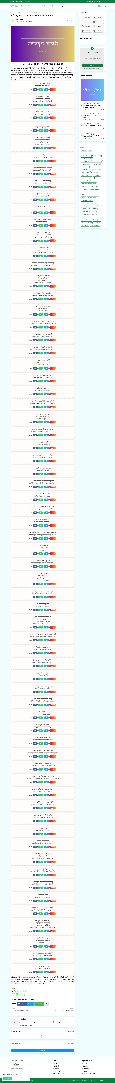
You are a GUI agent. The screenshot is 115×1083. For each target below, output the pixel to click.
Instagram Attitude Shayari (89, 183)
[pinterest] (31, 1025)
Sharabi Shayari (86, 208)
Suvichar (84, 217)
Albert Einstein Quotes (87, 153)
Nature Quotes (98, 194)
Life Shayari (85, 189)
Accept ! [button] (7, 1078)
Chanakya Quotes (97, 161)
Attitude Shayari (23, 999)
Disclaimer (86, 1068)
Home (24, 6)
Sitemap (85, 1066)
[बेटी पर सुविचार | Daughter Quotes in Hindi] (92, 90)
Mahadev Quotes (94, 189)
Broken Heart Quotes (87, 158)
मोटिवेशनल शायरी (59, 1073)
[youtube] (26, 1025)
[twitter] (23, 1025)
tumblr (99, 26)
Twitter (32, 1004)
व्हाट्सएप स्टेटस (58, 1071)
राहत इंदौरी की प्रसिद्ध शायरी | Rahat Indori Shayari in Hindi (92, 126)
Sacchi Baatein (86, 203)
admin (22, 1019)
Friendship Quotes (95, 172)
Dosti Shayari (85, 167)
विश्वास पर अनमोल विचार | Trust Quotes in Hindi (91, 135)
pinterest (87, 26)
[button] (105, 6)
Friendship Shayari (86, 175)
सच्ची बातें (84, 150)
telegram (87, 30)
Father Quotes (85, 172)
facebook (87, 17)
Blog (61, 6)
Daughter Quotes (86, 164)
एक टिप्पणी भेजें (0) (43, 1050)
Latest (32, 6)
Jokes (55, 6)
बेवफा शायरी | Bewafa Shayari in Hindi (92, 116)
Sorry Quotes (94, 211)
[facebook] (20, 1025)
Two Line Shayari (95, 225)
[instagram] (28, 1025)
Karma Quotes (94, 186)
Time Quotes (97, 222)
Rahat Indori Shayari (93, 197)
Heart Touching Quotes (88, 178)
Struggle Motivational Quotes (89, 214)
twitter (99, 17)
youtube (99, 22)
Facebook (23, 1004)
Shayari (47, 6)
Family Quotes (97, 169)
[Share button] (47, 1004)
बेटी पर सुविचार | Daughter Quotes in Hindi (92, 106)
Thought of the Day (87, 222)
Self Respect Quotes (96, 206)
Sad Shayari (85, 206)
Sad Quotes (95, 203)
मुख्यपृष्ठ (13, 12)
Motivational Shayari (87, 194)
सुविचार (90, 150)
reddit (99, 30)
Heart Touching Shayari (88, 181)
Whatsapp (40, 1004)
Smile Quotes (85, 211)
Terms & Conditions (89, 1073)
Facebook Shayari (86, 169)
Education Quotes (95, 167)
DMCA (85, 1063)
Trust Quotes (85, 225)
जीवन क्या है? (57, 1068)
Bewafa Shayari (96, 156)
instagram (87, 22)
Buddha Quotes (86, 161)
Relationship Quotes (87, 200)
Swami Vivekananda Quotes (89, 220)
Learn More (14, 1074)
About (74, 1080)
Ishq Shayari (85, 186)
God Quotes (97, 175)
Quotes (40, 6)
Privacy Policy (28, 2)
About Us (11, 2)
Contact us (19, 2)
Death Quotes (96, 164)
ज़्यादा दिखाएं (71, 1032)
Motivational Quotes (87, 192)
